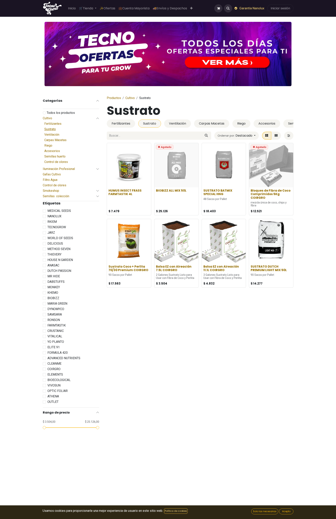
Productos (114, 98)
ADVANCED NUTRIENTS (63, 358)
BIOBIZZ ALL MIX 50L (171, 190)
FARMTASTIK (56, 325)
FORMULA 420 (57, 353)
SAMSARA (54, 314)
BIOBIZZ (53, 298)
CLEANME (54, 363)
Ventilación (51, 134)
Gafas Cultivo (52, 174)
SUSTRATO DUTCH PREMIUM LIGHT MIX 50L (269, 268)
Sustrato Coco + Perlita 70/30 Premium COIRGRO (128, 268)
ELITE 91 (53, 347)
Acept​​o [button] (286, 511)
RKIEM (52, 222)
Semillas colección (56, 196)
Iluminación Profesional (59, 169)
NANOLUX (54, 216)
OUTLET (53, 402)
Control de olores (56, 162)
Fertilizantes (52, 124)
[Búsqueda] (206, 136)
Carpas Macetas (55, 140)
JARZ (51, 232)
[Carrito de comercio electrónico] (218, 8)
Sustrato (50, 129)
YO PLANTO (55, 342)
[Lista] (276, 136)
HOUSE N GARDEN (60, 260)
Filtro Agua (50, 180)
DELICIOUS (55, 243)
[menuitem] (71, 8)
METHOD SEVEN (58, 249)
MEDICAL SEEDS (59, 211)
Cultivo (47, 118)
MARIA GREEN (57, 303)
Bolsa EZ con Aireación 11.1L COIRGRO (221, 268)
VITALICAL (54, 336)
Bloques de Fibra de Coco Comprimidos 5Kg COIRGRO (270, 194)
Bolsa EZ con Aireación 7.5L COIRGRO (174, 268)
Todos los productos (61, 113)
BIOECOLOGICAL (59, 380)
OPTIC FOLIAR (57, 391)
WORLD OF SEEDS (60, 238)
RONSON (53, 320)
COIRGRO (53, 369)
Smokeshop (51, 191)
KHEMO (52, 292)
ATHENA (53, 396)
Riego (48, 145)
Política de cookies (176, 511)
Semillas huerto (55, 156)
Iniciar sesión (280, 8)
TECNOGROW (56, 227)
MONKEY (53, 287)
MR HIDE (53, 276)
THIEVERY (54, 254)
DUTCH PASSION (59, 271)
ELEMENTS (55, 374)
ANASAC (53, 265)
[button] (228, 8)
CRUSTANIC (55, 331)
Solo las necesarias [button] (264, 511)
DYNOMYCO (55, 309)
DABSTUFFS (56, 282)
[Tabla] (266, 136)
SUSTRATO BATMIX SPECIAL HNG (217, 192)
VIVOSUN (53, 385)
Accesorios (52, 151)
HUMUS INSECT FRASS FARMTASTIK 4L (125, 192)
